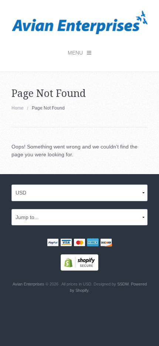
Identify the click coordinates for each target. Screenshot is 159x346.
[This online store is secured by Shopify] (79, 262)
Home (17, 108)
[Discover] (106, 244)
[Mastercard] (79, 244)
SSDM (123, 284)
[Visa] (66, 244)
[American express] (93, 244)
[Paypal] (53, 244)
